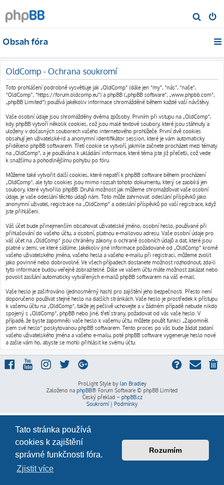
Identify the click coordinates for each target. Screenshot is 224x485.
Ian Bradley (133, 383)
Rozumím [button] (165, 450)
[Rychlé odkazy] (218, 41)
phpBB (84, 390)
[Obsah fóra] (25, 13)
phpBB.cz (131, 397)
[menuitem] (197, 17)
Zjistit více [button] (35, 468)
